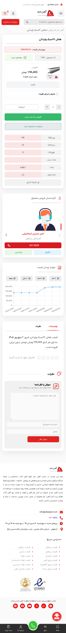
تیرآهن (51, 30)
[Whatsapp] (43, 606)
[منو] (45, 627)
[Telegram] (50, 606)
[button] (7, 235)
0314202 (34, 245)
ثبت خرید (8, 630)
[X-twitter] (36, 606)
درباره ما (20, 630)
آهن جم (60, 30)
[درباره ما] (20, 627)
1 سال (25, 278)
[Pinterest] (15, 606)
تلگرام (47, 252)
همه (10, 278)
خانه (57, 630)
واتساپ (18, 252)
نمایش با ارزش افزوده (47, 94)
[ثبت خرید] (8, 627)
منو (45, 630)
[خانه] (57, 627)
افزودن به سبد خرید (33, 117)
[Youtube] (29, 606)
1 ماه (54, 278)
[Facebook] (22, 606)
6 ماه (39, 278)
